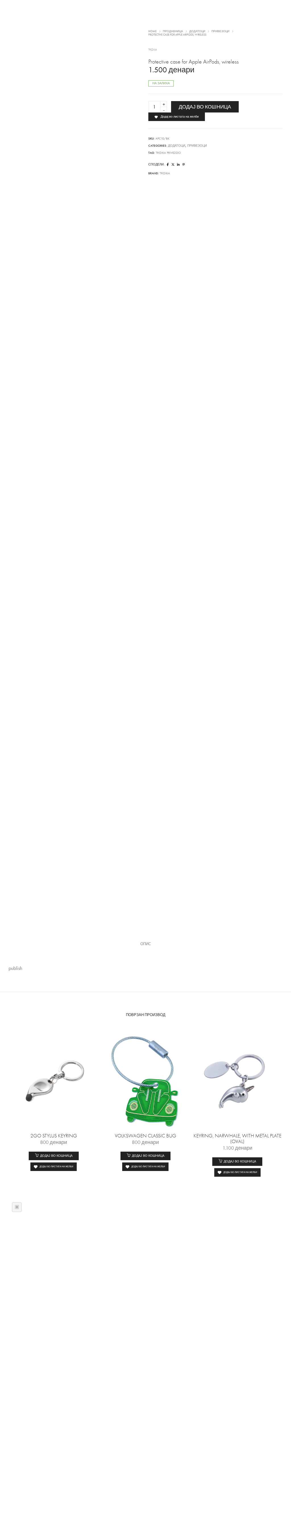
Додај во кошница (205, 107)
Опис (145, 944)
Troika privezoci (168, 153)
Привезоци (197, 146)
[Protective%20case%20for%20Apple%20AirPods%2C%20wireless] (168, 164)
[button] (54, 1156)
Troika (152, 50)
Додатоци (176, 146)
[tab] (145, 944)
